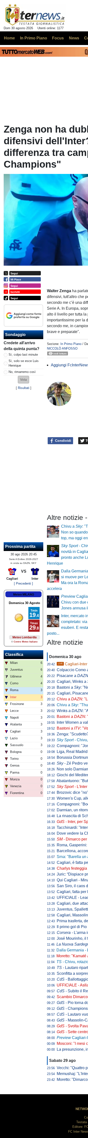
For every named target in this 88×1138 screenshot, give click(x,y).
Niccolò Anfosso (62, 348)
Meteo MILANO (23, 594)
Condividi (62, 441)
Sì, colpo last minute (23, 354)
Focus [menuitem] (58, 38)
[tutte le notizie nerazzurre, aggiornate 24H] (35, 15)
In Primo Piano (70, 344)
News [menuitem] (74, 38)
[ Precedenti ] (23, 583)
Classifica (14, 654)
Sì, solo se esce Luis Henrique (24, 363)
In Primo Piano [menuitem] (33, 38)
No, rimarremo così (22, 372)
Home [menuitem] (9, 38)
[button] (23, 379)
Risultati (23, 388)
